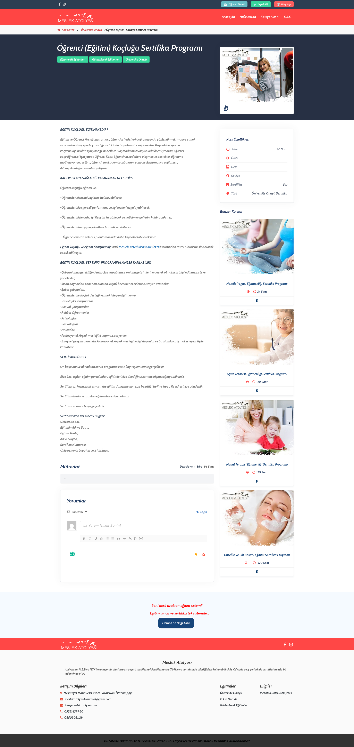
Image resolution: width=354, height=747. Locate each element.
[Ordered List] (107, 538)
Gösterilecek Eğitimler (105, 59)
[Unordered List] (113, 538)
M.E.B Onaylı (228, 699)
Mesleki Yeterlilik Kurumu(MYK (139, 247)
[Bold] (84, 538)
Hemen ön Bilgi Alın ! (176, 623)
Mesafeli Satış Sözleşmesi (276, 693)
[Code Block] (124, 538)
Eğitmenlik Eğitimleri (72, 59)
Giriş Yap (286, 4)
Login (203, 512)
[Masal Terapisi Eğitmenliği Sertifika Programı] (257, 427)
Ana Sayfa (68, 30)
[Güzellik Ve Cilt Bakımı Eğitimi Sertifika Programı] (257, 518)
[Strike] (101, 538)
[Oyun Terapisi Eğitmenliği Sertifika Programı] (257, 337)
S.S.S (287, 17)
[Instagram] (64, 4)
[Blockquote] (118, 538)
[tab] (137, 478)
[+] (141, 538)
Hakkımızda (248, 17)
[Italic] (90, 538)
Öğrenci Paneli (237, 4)
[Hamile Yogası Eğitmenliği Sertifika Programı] (257, 246)
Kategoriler (268, 17)
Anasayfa (228, 17)
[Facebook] (59, 4)
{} (135, 538)
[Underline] (96, 538)
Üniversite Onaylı (91, 30)
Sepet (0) (263, 4)
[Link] (130, 538)
